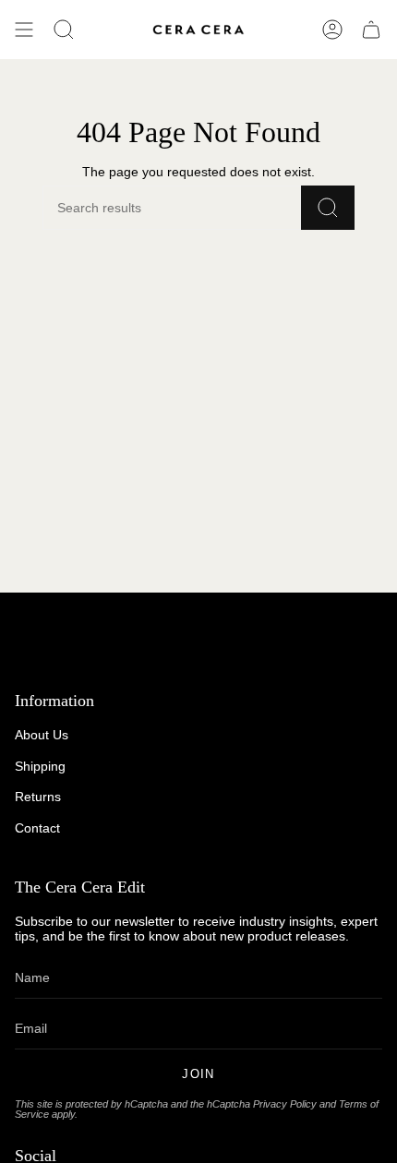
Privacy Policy (285, 1103)
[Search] (328, 208)
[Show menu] (24, 29)
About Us (41, 734)
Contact (37, 828)
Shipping (40, 766)
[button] (63, 29)
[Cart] (371, 29)
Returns (38, 796)
